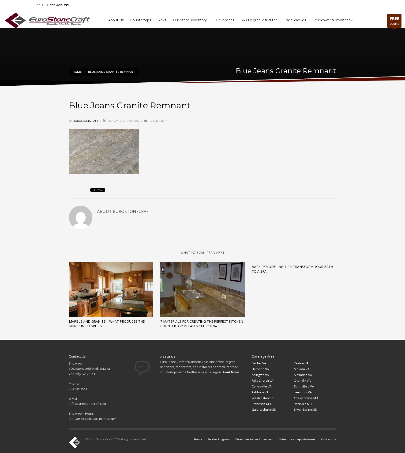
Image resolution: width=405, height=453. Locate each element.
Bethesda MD (261, 404)
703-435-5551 (60, 5)
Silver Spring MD (305, 409)
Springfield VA (304, 386)
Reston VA (301, 363)
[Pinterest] (21, 5)
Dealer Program (294, 5)
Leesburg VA (303, 392)
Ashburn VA (260, 392)
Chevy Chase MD (306, 398)
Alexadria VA (303, 375)
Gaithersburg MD (264, 409)
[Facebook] (7, 5)
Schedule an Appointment (364, 5)
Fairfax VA (259, 363)
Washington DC (263, 398)
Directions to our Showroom (325, 5)
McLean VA (301, 369)
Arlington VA (260, 375)
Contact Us (392, 5)
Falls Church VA (262, 380)
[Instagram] (28, 5)
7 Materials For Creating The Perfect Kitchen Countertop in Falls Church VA (201, 323)
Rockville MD (303, 404)
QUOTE (394, 21)
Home (276, 5)
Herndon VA (260, 369)
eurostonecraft (86, 120)
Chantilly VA (302, 380)
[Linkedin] (14, 5)
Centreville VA (261, 386)
